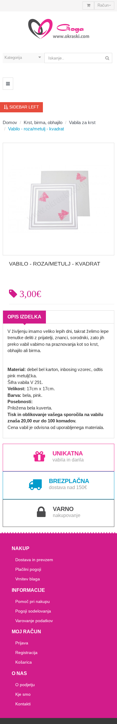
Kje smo (23, 694)
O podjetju (25, 684)
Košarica (23, 662)
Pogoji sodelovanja (33, 611)
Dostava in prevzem (34, 559)
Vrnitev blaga (27, 578)
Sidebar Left (23, 107)
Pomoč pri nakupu (32, 601)
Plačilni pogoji (28, 569)
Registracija (26, 652)
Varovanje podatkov (34, 620)
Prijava (21, 642)
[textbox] (78, 58)
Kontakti (23, 703)
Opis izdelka (24, 316)
